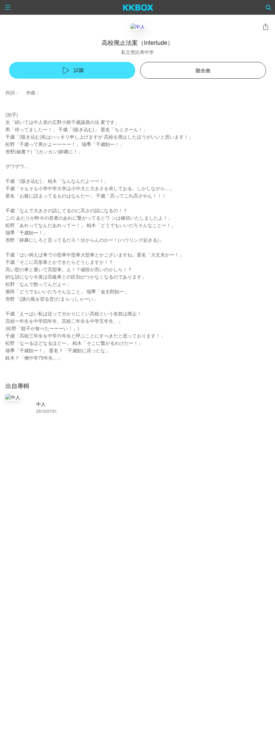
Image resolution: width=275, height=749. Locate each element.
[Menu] (8, 7)
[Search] (269, 7)
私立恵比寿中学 (137, 52)
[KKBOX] (138, 7)
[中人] (137, 26)
